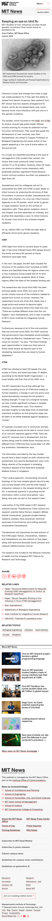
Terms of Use (8, 826)
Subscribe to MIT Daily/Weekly (17, 841)
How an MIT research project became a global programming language (36, 656)
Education (6, 878)
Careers (29, 910)
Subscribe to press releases (16, 847)
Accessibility (14, 913)
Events (15, 910)
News (28, 885)
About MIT (30, 888)
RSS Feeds (31, 830)
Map (9, 910)
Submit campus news (12, 853)
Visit (4, 910)
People (21, 910)
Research (30, 878)
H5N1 (37, 120)
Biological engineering (12, 630)
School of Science (13, 805)
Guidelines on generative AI (16, 866)
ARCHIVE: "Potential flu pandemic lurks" (23, 618)
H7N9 (47, 120)
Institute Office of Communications (29, 780)
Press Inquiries (33, 826)
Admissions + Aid (33, 881)
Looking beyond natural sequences (33, 720)
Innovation (6, 881)
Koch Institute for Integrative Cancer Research (26, 614)
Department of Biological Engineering (22, 609)
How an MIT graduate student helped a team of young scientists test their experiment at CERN (34, 674)
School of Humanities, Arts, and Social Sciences (27, 798)
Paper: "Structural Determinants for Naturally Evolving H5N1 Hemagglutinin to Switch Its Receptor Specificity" (26, 591)
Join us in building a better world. (18, 896)
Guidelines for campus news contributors (22, 860)
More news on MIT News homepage (19, 751)
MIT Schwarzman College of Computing (24, 809)
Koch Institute (42, 630)
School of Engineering (15, 794)
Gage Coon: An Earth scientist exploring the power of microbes (33, 705)
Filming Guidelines (11, 830)
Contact (36, 910)
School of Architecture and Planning (22, 790)
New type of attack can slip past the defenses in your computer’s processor (35, 737)
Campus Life (7, 885)
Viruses (6, 635)
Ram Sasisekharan (13, 605)
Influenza (29, 630)
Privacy (5, 913)
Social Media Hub (9, 916)
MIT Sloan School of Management (21, 802)
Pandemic (16, 635)
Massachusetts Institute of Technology (19, 904)
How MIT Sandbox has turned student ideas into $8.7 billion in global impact (35, 688)
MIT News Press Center (38, 819)
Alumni (5, 888)
